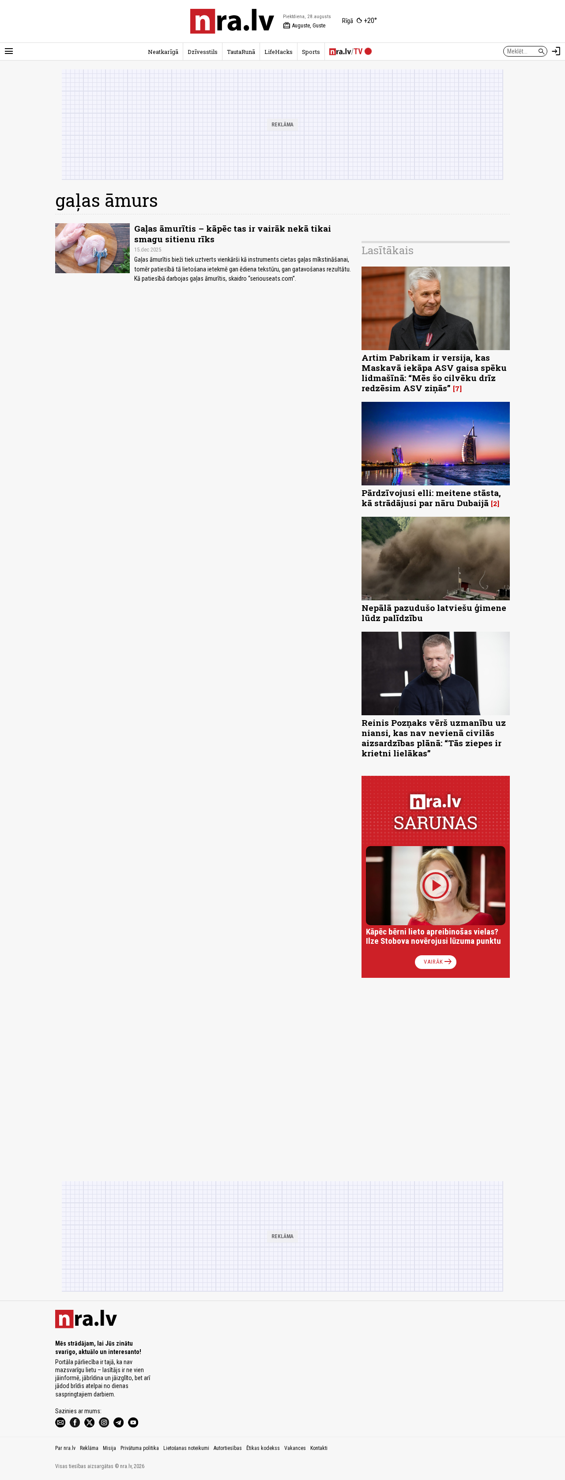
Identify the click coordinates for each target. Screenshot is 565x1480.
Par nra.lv (65, 1448)
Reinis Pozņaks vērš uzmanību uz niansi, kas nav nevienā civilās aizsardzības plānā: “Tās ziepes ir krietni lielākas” (434, 738)
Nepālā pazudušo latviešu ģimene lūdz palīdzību (434, 612)
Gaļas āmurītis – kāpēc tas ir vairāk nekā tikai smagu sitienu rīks (232, 233)
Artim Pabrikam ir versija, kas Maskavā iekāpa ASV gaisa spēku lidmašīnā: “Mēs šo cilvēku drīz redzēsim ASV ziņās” (434, 372)
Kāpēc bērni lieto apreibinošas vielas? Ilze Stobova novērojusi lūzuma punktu (433, 936)
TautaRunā (241, 51)
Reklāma (89, 1448)
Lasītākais (388, 250)
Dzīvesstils (203, 51)
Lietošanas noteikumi (186, 1448)
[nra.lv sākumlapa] (232, 21)
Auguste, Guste (304, 25)
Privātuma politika (140, 1448)
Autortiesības (228, 1448)
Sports (311, 51)
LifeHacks (278, 51)
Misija (109, 1448)
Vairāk (438, 962)
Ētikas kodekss (263, 1448)
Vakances (295, 1448)
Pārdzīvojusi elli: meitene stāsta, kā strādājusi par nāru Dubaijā (431, 497)
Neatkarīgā (163, 51)
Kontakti (319, 1448)
